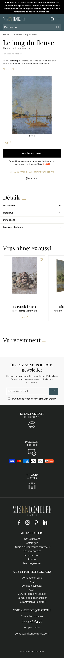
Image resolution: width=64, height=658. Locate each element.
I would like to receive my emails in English (34, 399)
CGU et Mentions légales (32, 593)
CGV (31, 589)
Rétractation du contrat (32, 601)
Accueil (6, 35)
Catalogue (32, 543)
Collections (17, 35)
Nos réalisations (32, 551)
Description (9, 205)
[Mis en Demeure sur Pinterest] (36, 522)
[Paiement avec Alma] (49, 462)
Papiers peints (31, 35)
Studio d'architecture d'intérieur (32, 547)
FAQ (32, 581)
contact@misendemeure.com (32, 633)
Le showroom (32, 555)
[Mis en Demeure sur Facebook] (19, 522)
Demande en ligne (31, 577)
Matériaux (8, 213)
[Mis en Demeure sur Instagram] (27, 522)
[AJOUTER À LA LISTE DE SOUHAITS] (41, 259)
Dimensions (9, 220)
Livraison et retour (32, 585)
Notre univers (32, 538)
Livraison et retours (13, 227)
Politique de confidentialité (32, 597)
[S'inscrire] (53, 391)
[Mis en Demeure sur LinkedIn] (45, 522)
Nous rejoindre (32, 563)
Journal (32, 559)
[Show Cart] (52, 18)
